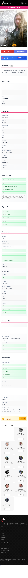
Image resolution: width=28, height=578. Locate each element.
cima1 (7, 503)
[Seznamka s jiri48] (7, 458)
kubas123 (7, 489)
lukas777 (7, 447)
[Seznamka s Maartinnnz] (21, 430)
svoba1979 (7, 475)
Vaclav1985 (20, 475)
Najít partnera (4, 533)
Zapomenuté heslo (5, 546)
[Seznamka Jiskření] (6, 522)
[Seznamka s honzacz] (21, 444)
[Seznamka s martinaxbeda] (21, 458)
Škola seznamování (5, 548)
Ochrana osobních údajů (10, 559)
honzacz (20, 447)
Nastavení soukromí (4, 560)
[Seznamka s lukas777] (7, 444)
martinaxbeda (21, 461)
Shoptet (18, 559)
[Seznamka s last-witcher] (21, 486)
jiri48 (7, 461)
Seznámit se (21, 438)
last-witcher (20, 489)
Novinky (3, 539)
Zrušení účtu (3, 552)
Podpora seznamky (5, 550)
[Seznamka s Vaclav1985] (21, 472)
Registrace (3, 537)
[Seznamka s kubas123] (7, 486)
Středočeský (23, 434)
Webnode (23, 559)
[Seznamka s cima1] (7, 500)
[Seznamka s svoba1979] (7, 472)
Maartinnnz (20, 433)
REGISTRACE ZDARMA (14, 7)
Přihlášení (3, 535)
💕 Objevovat (21, 57)
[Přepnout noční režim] (22, 3)
